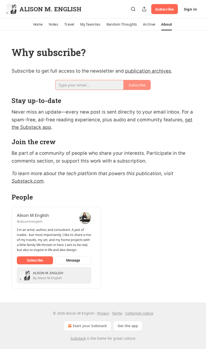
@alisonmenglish (29, 221)
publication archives (148, 71)
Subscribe (164, 9)
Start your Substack (90, 325)
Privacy (103, 313)
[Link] (5, 52)
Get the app (128, 325)
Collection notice (139, 313)
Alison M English (33, 215)
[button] (38, 24)
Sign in (190, 9)
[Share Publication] (144, 9)
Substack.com (28, 181)
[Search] (133, 9)
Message (73, 260)
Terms (117, 313)
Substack (78, 338)
